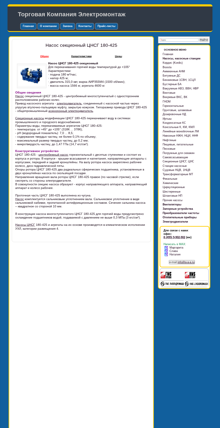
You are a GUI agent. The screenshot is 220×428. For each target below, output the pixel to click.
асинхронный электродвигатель (70, 111)
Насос (19, 96)
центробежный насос (53, 154)
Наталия (175, 254)
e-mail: (181, 262)
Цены (118, 56)
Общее (44, 56)
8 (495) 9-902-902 (174, 237)
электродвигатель (69, 103)
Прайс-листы (106, 26)
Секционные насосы (29, 118)
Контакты (85, 26)
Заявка (67, 26)
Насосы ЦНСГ (25, 224)
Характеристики (81, 56)
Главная (28, 26)
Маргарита (176, 247)
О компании (48, 26)
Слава (173, 251)
